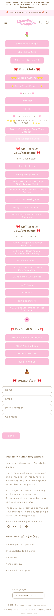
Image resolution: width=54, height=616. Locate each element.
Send (11, 435)
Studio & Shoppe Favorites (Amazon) (27, 244)
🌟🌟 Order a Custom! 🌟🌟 (27, 77)
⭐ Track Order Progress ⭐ (27, 86)
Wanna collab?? (14, 564)
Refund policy (40, 605)
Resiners (27, 292)
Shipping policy (44, 609)
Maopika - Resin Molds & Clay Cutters (27, 191)
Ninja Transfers (27, 300)
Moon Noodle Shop (27, 345)
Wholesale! (11, 557)
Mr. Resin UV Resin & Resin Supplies (27, 215)
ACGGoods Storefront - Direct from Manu (27, 309)
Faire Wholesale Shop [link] (27, 138)
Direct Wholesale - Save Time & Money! (27, 130)
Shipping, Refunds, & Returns (20, 551)
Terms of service (28, 609)
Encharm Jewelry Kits (27, 199)
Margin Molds (27, 166)
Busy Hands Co (27, 361)
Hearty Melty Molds (27, 174)
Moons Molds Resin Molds (27, 337)
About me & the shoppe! (18, 570)
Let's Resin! (27, 285)
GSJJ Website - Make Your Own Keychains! (27, 268)
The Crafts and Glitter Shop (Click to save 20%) (27, 182)
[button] (6, 22)
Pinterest (27, 100)
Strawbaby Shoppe (27, 43)
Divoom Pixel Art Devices (27, 276)
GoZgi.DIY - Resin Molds (27, 207)
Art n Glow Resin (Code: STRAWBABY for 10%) (26, 252)
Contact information (28, 614)
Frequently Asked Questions (20, 544)
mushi (37, 521)
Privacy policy (12, 609)
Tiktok (27, 109)
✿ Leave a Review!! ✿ (27, 60)
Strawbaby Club (27, 51)
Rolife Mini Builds (27, 260)
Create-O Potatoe (27, 353)
